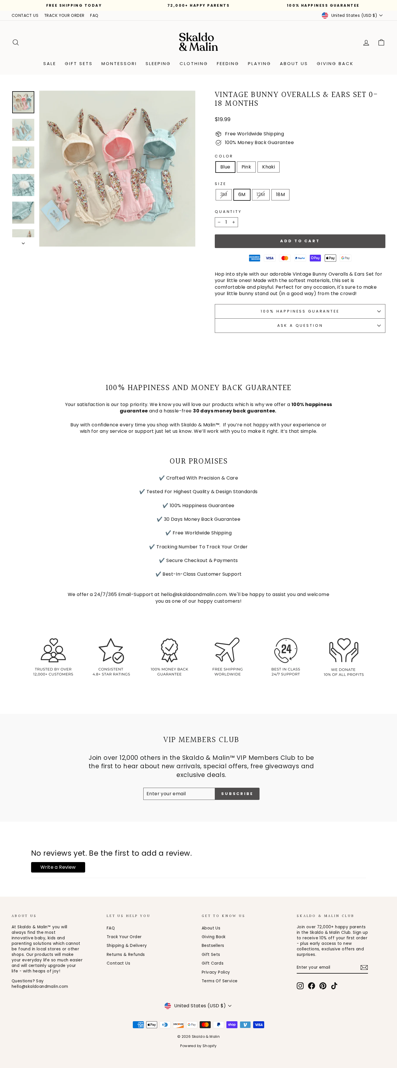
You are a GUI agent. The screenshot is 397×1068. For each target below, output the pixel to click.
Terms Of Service (219, 981)
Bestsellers (213, 945)
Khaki (268, 167)
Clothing (194, 63)
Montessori (119, 63)
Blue (225, 167)
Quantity (228, 211)
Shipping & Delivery (127, 945)
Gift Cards (212, 963)
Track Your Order (124, 937)
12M (261, 194)
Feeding (228, 63)
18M (280, 194)
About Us (294, 63)
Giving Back (335, 63)
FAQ (94, 15)
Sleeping (158, 63)
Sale (49, 63)
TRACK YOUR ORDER (64, 15)
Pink (246, 167)
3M (223, 194)
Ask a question (300, 325)
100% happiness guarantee (300, 311)
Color (224, 156)
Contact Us (118, 963)
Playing (259, 63)
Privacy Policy (216, 972)
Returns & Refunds (126, 954)
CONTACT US (25, 15)
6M (242, 194)
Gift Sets (79, 63)
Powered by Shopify (198, 1045)
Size (220, 183)
